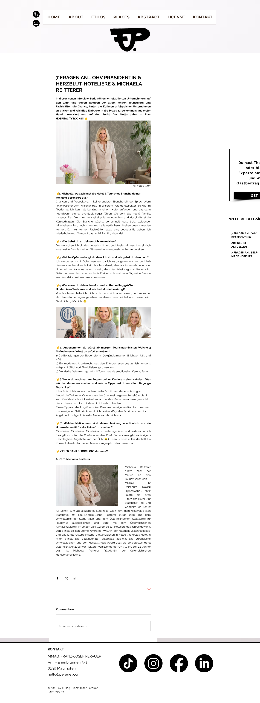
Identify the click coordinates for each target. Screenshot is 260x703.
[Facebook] (179, 663)
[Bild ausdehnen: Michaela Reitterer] (71, 322)
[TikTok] (128, 663)
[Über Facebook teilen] (57, 578)
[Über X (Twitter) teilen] (66, 578)
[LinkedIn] (204, 663)
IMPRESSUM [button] (56, 692)
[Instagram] (153, 663)
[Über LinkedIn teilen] (75, 578)
